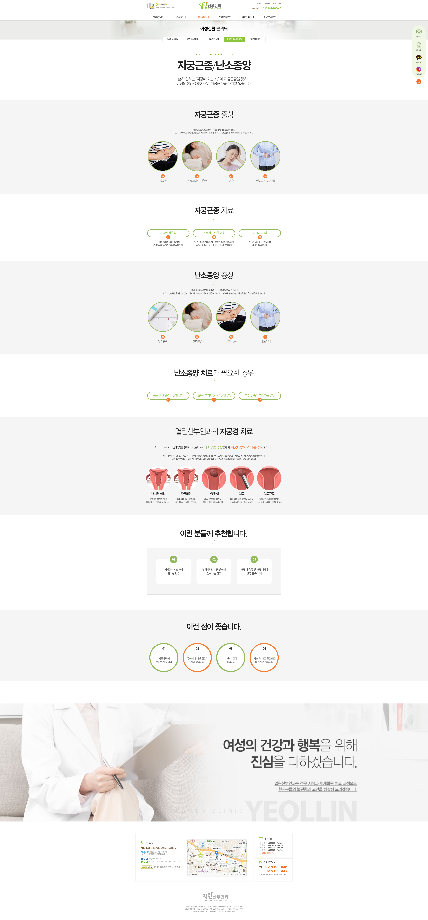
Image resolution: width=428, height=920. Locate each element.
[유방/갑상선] (214, 38)
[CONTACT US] (277, 4)
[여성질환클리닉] (203, 16)
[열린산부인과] (158, 16)
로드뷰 (226, 874)
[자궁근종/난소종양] (234, 38)
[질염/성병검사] (173, 38)
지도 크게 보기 (241, 874)
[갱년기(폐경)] (255, 38)
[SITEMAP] (268, 4)
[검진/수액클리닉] (247, 16)
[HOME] (210, 2)
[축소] (244, 856)
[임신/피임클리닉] (269, 16)
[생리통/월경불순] (193, 38)
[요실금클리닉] (180, 16)
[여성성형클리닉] (225, 16)
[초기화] (244, 860)
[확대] (244, 852)
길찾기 (232, 874)
